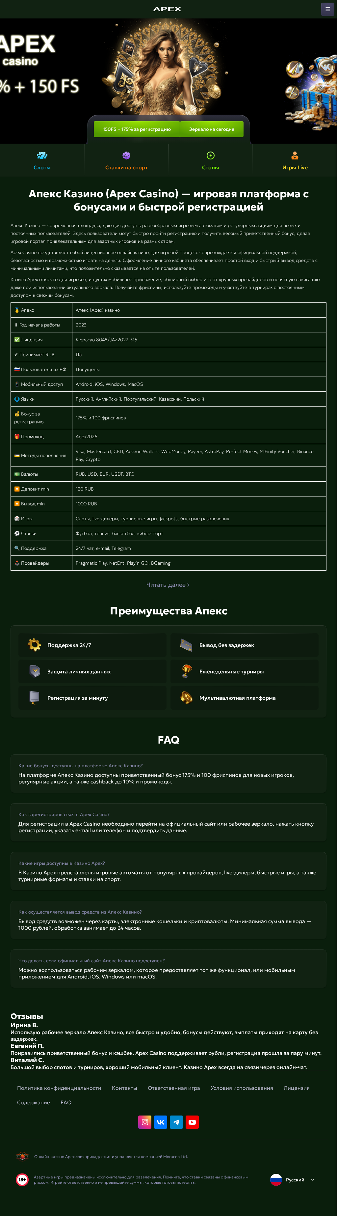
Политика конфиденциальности (59, 1088)
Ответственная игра (174, 1088)
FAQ (66, 1102)
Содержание (33, 1102)
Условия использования (242, 1088)
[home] (168, 9)
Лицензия (297, 1088)
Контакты (124, 1088)
